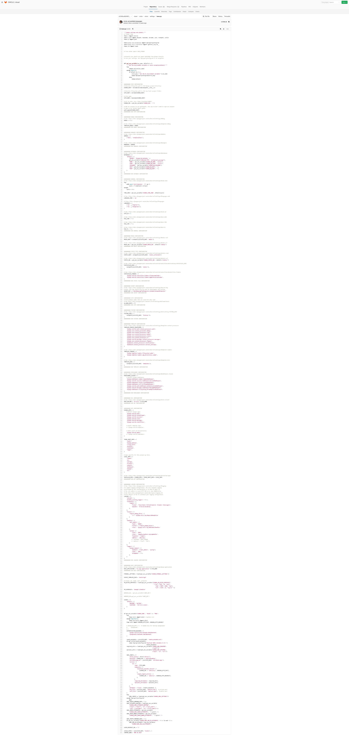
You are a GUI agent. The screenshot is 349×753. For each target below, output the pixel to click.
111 (121, 222)
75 (121, 160)
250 (121, 462)
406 (121, 731)
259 (121, 477)
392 (121, 706)
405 (121, 729)
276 (121, 506)
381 (121, 687)
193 (121, 363)
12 (121, 51)
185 (121, 349)
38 (121, 96)
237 (121, 439)
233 (121, 432)
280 (121, 513)
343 (121, 622)
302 (121, 551)
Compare (191, 11)
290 (121, 531)
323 (121, 587)
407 (121, 732)
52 (121, 120)
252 (121, 465)
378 (121, 682)
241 (121, 446)
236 (121, 437)
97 (121, 198)
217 (121, 405)
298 (121, 544)
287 (121, 525)
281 (121, 515)
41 (121, 101)
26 (121, 75)
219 (121, 408)
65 (121, 143)
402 (121, 724)
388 (121, 700)
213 (121, 398)
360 (121, 651)
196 (121, 368)
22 (121, 68)
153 (121, 294)
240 (121, 444)
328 (121, 596)
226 (121, 420)
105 (121, 211)
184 (121, 348)
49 (121, 115)
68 (121, 148)
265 (121, 487)
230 (121, 427)
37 (121, 94)
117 (121, 232)
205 (121, 384)
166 (121, 317)
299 (121, 546)
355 (121, 643)
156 (121, 299)
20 (121, 65)
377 (121, 681)
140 (121, 272)
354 (121, 641)
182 (121, 344)
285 (121, 522)
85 (121, 177)
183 (121, 346)
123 (121, 243)
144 (121, 279)
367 (121, 663)
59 (121, 132)
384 (121, 693)
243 (121, 449)
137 (121, 267)
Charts (197, 11)
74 (121, 158)
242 (121, 448)
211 (121, 394)
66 (121, 144)
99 (121, 201)
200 (121, 375)
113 (121, 225)
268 (121, 493)
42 (121, 103)
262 (121, 482)
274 (121, 503)
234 (121, 434)
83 (121, 174)
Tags (170, 11)
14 (121, 55)
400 (121, 720)
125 (121, 246)
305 (121, 556)
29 (121, 80)
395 (121, 712)
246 (121, 455)
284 (121, 520)
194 (121, 365)
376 (121, 679)
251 (121, 463)
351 (121, 636)
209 (121, 391)
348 (121, 631)
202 (121, 379)
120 (121, 237)
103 (121, 208)
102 (121, 206)
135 (121, 263)
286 (121, 524)
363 (121, 656)
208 (121, 389)
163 (121, 312)
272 (121, 499)
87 (121, 180)
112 (121, 224)
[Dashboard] (5, 3)
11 (121, 49)
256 (121, 472)
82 (121, 172)
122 (121, 241)
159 (121, 305)
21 (121, 67)
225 (121, 418)
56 (121, 127)
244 (121, 451)
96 (121, 196)
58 (121, 130)
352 (121, 637)
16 (121, 58)
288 (121, 527)
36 (121, 92)
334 (121, 606)
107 (121, 215)
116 (121, 230)
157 (121, 301)
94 (121, 193)
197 (121, 370)
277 (121, 508)
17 (121, 60)
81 (121, 170)
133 (121, 260)
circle (141, 16)
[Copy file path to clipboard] (133, 29)
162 (121, 310)
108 (121, 217)
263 (121, 484)
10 (121, 48)
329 (121, 598)
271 (121, 498)
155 (121, 298)
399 (121, 719)
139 (121, 270)
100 (121, 203)
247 (121, 456)
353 (121, 639)
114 (121, 227)
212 (121, 396)
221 (121, 412)
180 (121, 341)
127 (121, 249)
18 (121, 61)
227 (121, 422)
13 (121, 53)
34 (121, 89)
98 (121, 199)
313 (121, 570)
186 (121, 351)
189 (121, 356)
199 (121, 374)
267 (121, 491)
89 (121, 184)
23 (121, 70)
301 (121, 549)
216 (121, 403)
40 (121, 99)
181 (121, 343)
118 (121, 234)
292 (121, 534)
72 (121, 155)
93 (121, 191)
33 (121, 87)
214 (121, 399)
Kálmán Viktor (128, 23)
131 (121, 256)
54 (121, 124)
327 (121, 594)
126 (121, 248)
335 (121, 608)
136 (121, 265)
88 (121, 182)
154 (121, 296)
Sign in (345, 2)
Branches (164, 11)
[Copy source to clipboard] (220, 29)
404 (121, 727)
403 (121, 725)
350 (121, 634)
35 (121, 91)
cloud (17, 2)
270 (121, 496)
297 (121, 543)
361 (121, 653)
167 (121, 318)
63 (121, 139)
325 (121, 591)
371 (121, 670)
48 (121, 113)
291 (121, 532)
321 (121, 584)
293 (121, 536)
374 (121, 675)
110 (121, 220)
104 (121, 210)
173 (121, 329)
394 (121, 710)
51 (121, 118)
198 (121, 372)
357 (121, 646)
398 (121, 717)
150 (121, 289)
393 (121, 708)
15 (121, 56)
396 (121, 713)
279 (121, 512)
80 (121, 168)
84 (121, 175)
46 (121, 110)
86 (121, 179)
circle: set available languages (133, 21)
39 (121, 98)
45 (121, 108)
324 (121, 589)
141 (121, 274)
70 (121, 151)
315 (121, 574)
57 (121, 129)
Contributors (177, 11)
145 (121, 280)
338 (121, 613)
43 (121, 105)
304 (121, 555)
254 (121, 468)
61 (121, 136)
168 (121, 320)
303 (121, 553)
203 (121, 380)
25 (121, 74)
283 (121, 518)
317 (121, 577)
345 (121, 625)
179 (121, 339)
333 (121, 605)
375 (121, 677)
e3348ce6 (224, 22)
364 (121, 658)
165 (121, 315)
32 (121, 86)
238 (121, 441)
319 (121, 581)
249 (121, 460)
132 (121, 258)
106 (121, 213)
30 (121, 82)
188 (121, 355)
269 (121, 494)
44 (121, 106)
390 (121, 703)
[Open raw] (223, 29)
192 (121, 362)
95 (121, 194)
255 (121, 470)
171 (121, 325)
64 (121, 141)
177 (121, 336)
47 (121, 111)
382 (121, 689)
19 (121, 63)
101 (121, 205)
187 (121, 353)
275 (121, 505)
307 (121, 560)
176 (121, 334)
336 (121, 610)
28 (121, 79)
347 (121, 629)
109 (121, 218)
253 (121, 467)
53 (121, 122)
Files (151, 11)
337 (121, 612)
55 (121, 125)
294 (121, 537)
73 (121, 156)
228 (121, 424)
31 (121, 84)
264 (121, 486)
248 (121, 458)
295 (121, 539)
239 (121, 443)
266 (121, 489)
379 (121, 684)
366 (121, 662)
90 (121, 186)
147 (121, 284)
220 (121, 410)
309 (121, 563)
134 (121, 261)
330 (121, 600)
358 (121, 648)
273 (121, 501)
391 (121, 705)
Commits (157, 11)
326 (121, 593)
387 (121, 698)
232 (121, 431)
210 (121, 393)
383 (121, 691)
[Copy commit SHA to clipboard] (229, 22)
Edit (227, 29)
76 (121, 161)
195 (121, 367)
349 (121, 632)
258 (121, 475)
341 (121, 618)
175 (121, 332)
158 (121, 303)
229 (121, 425)
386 (121, 696)
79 (121, 167)
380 (121, 686)
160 (121, 306)
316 (121, 575)
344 (121, 624)
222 (121, 413)
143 (121, 277)
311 (121, 567)
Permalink (227, 16)
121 (121, 239)
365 (121, 660)
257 (121, 474)
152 (121, 293)
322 (121, 586)
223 (121, 415)
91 (121, 187)
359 (121, 650)
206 (121, 386)
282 (121, 517)
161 (121, 308)
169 (121, 322)
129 (121, 253)
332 (121, 603)
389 (121, 701)
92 (121, 189)
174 (121, 330)
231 (121, 429)
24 (121, 72)
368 (121, 665)
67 (121, 146)
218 (121, 406)
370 (121, 668)
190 (121, 358)
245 (121, 453)
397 (121, 715)
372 (121, 672)
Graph (184, 11)
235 (121, 436)
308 (121, 562)
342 (121, 620)
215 (121, 401)
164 (121, 313)
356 (121, 644)
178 (121, 337)
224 (121, 417)
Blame (214, 16)
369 (121, 667)
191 (121, 360)
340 (121, 617)
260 (121, 479)
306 (121, 558)
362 (121, 655)
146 (121, 282)
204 (121, 382)
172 (121, 327)
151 (121, 291)
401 (121, 722)
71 (121, 153)
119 (121, 236)
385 (121, 694)
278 (121, 510)
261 (121, 481)
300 (121, 548)
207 (121, 387)
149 (121, 287)
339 (121, 615)
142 (121, 275)
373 (121, 674)
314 (121, 572)
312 (121, 568)
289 (121, 529)
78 (121, 165)
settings (152, 16)
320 (121, 582)
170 (121, 324)
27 (121, 77)
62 (121, 137)
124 (121, 244)
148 (121, 286)
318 (121, 579)
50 (121, 117)
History (220, 16)
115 (121, 229)
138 (121, 268)
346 (121, 627)
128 (121, 251)
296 (121, 541)
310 (121, 565)
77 (121, 163)
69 (121, 149)
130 (121, 255)
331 (121, 601)
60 (121, 134)
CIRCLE (11, 2)
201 (121, 377)
